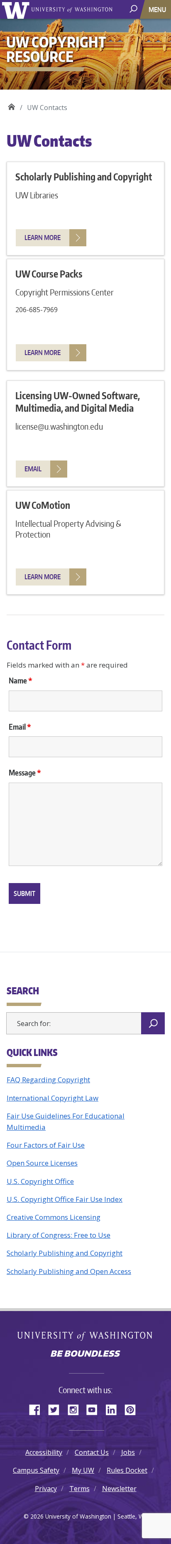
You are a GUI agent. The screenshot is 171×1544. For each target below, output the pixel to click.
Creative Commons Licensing (53, 1217)
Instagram (76, 1409)
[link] (51, 238)
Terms (79, 1488)
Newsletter (119, 1488)
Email (20, 727)
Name (20, 680)
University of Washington (17, 9)
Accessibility (43, 1452)
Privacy (46, 1488)
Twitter (57, 1409)
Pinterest (133, 1409)
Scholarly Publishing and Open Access (69, 1271)
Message (25, 772)
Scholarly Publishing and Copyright (64, 1253)
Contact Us (92, 1452)
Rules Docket (127, 1470)
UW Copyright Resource (11, 105)
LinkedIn (114, 1409)
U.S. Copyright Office (40, 1181)
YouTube (95, 1409)
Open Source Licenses (42, 1163)
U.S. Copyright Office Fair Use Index (64, 1199)
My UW (83, 1470)
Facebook (37, 1409)
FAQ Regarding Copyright (48, 1079)
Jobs (128, 1452)
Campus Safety (36, 1470)
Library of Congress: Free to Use (58, 1235)
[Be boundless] (85, 1354)
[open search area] (134, 9)
